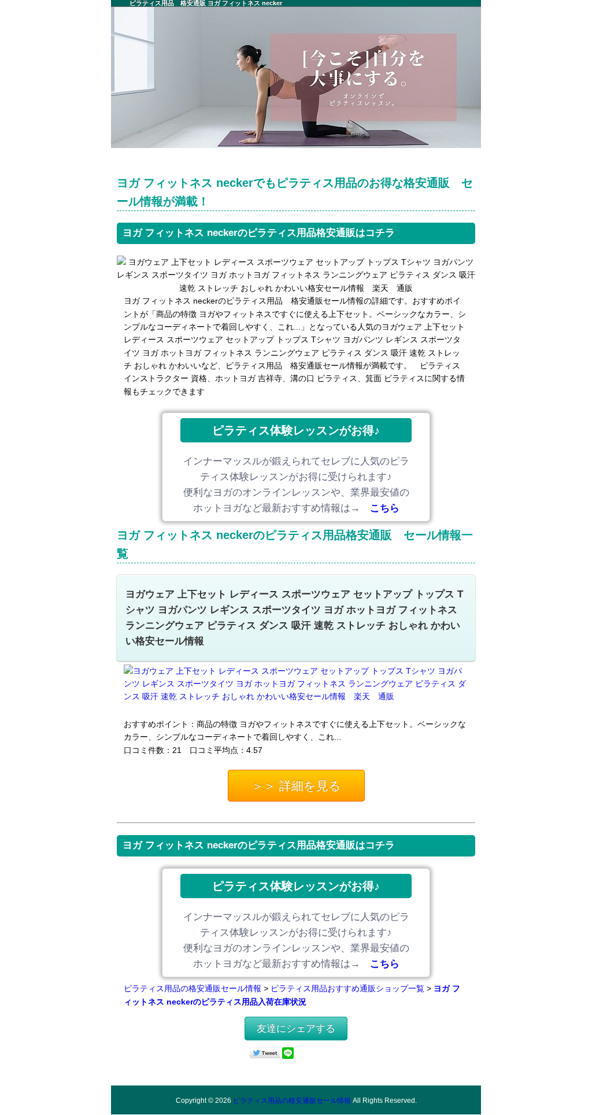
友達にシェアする (296, 1028)
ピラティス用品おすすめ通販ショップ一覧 (347, 988)
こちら (384, 508)
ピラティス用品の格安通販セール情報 (192, 988)
